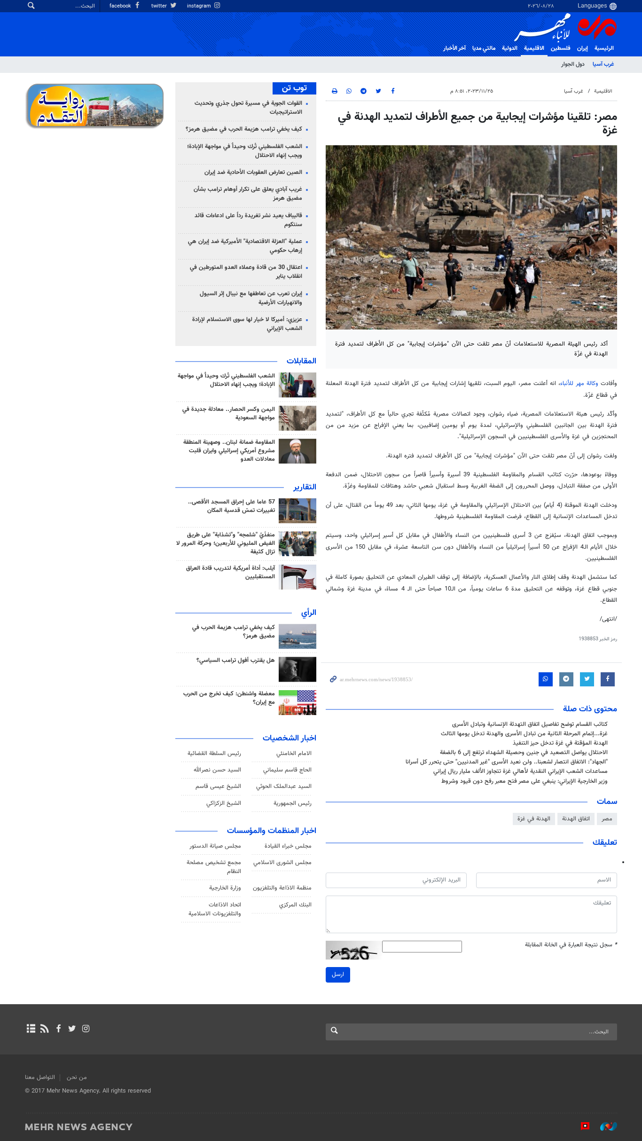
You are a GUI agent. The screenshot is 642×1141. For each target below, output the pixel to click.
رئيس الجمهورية (293, 803)
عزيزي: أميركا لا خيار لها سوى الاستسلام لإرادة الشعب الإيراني (247, 324)
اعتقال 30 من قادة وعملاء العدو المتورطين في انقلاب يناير (246, 272)
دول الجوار (573, 64)
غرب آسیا (603, 64)
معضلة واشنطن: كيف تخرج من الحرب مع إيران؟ (229, 698)
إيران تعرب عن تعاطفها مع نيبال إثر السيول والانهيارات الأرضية (251, 298)
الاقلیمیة (534, 48)
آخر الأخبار (454, 48)
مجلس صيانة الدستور (215, 846)
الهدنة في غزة (533, 819)
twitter (159, 6)
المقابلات (301, 361)
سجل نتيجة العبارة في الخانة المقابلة (571, 945)
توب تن (294, 88)
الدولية (509, 48)
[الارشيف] (31, 1029)
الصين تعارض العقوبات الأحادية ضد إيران (253, 172)
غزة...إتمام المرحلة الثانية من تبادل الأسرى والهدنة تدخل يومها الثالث (524, 734)
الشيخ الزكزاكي (223, 803)
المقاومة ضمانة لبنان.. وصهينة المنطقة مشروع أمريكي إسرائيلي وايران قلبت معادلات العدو (229, 451)
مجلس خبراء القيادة (288, 846)
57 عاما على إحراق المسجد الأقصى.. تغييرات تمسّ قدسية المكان (231, 506)
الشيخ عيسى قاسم (218, 786)
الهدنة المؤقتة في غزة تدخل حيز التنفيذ (560, 743)
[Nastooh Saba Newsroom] (604, 1126)
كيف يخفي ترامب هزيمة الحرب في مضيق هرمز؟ (244, 129)
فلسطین (561, 48)
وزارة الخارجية (225, 888)
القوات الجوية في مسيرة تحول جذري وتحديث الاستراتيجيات (248, 108)
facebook (121, 6)
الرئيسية (604, 48)
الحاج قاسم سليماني (287, 770)
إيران (582, 48)
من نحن (77, 1077)
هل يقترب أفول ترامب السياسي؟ (235, 660)
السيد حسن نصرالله (217, 770)
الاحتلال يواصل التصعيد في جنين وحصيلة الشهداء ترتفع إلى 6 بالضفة (524, 752)
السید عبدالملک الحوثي (284, 786)
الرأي (308, 613)
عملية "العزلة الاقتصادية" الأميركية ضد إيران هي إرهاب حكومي (245, 246)
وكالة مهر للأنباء (579, 383)
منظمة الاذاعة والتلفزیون (282, 888)
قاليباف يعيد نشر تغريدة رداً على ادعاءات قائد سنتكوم (248, 220)
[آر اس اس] (44, 1029)
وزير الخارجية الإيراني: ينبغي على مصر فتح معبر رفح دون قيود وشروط (524, 781)
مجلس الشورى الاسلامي (282, 862)
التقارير (304, 487)
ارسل (338, 974)
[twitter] (72, 1029)
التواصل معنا (40, 1077)
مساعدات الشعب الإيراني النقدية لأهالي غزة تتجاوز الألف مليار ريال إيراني (520, 771)
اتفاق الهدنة (576, 819)
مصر (607, 819)
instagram (199, 6)
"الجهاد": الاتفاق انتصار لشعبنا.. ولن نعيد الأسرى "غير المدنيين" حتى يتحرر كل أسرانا (507, 762)
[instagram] (86, 1029)
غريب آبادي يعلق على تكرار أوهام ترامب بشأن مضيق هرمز (248, 194)
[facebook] (58, 1029)
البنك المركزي (295, 905)
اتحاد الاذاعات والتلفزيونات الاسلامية (214, 909)
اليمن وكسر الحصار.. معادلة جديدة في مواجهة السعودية (228, 414)
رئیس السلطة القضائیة (214, 753)
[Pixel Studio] (580, 1126)
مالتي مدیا (483, 48)
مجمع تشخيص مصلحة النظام (214, 867)
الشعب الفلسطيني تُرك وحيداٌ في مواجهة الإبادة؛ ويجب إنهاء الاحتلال (244, 151)
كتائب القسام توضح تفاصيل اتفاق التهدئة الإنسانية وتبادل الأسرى (530, 724)
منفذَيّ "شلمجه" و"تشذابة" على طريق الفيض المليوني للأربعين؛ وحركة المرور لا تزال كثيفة (225, 543)
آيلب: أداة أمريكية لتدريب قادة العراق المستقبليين (230, 573)
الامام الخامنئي (294, 753)
